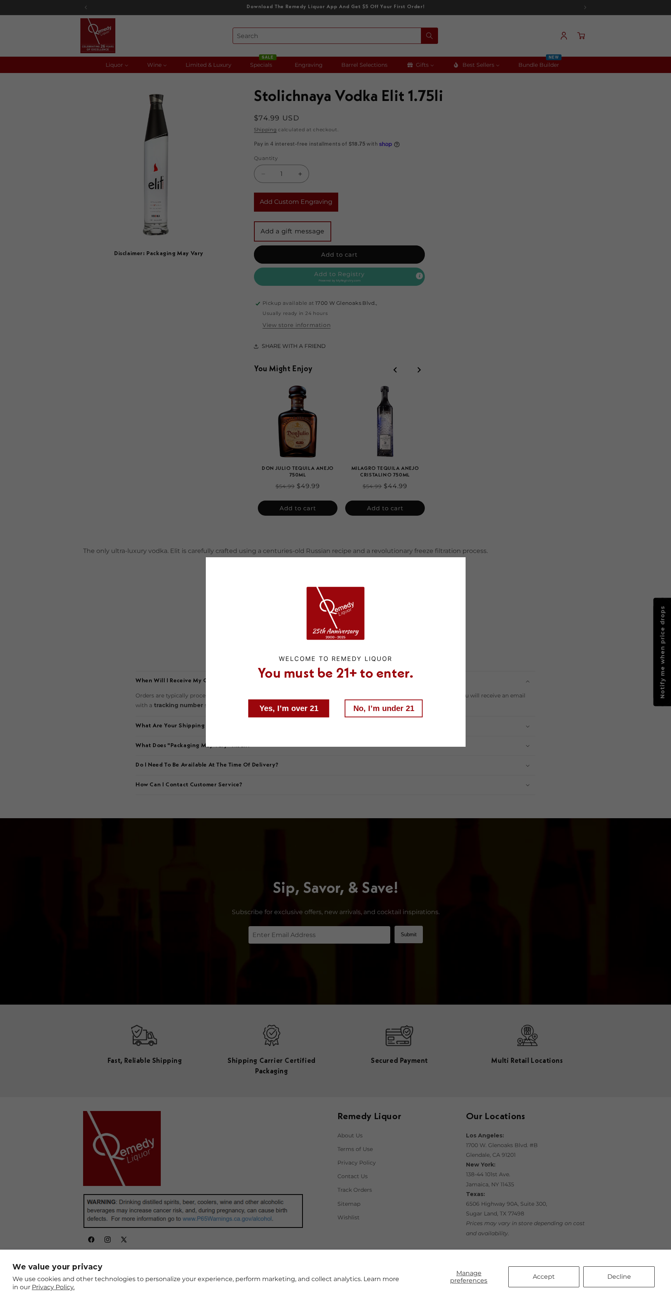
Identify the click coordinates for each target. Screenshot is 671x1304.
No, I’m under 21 (383, 708)
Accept (544, 1276)
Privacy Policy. (53, 1287)
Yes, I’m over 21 (288, 708)
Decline (619, 1276)
